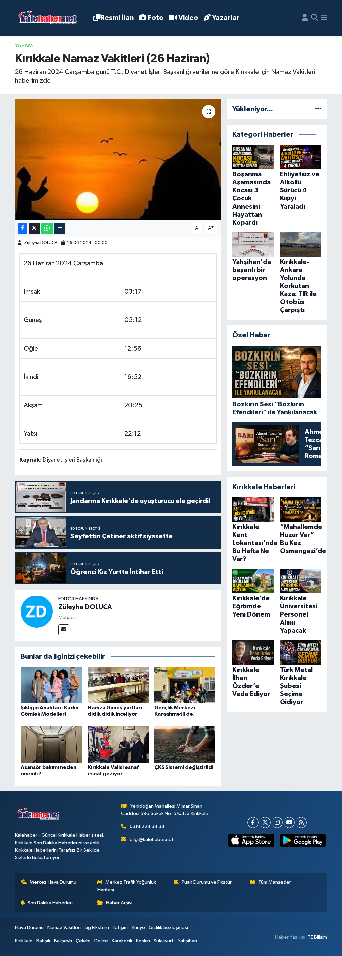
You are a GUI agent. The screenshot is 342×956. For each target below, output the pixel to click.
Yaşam (24, 46)
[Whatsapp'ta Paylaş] (47, 228)
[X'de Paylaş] (34, 228)
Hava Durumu (29, 927)
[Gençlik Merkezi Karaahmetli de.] (184, 685)
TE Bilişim (317, 937)
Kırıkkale (24, 940)
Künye (138, 927)
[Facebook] (253, 822)
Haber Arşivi (119, 902)
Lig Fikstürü (97, 927)
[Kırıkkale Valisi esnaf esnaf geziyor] (118, 744)
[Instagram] (277, 822)
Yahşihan (187, 940)
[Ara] (314, 18)
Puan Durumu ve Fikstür (207, 882)
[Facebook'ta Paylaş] (22, 228)
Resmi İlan (117, 17)
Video (188, 17)
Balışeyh (63, 940)
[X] (265, 822)
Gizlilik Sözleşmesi (168, 927)
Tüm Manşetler (274, 882)
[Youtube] (289, 822)
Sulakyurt (164, 940)
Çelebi (83, 940)
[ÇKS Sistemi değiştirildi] (184, 744)
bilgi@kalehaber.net (152, 839)
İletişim (120, 927)
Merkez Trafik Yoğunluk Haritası (126, 886)
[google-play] (302, 840)
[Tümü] (318, 109)
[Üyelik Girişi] (305, 18)
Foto (155, 17)
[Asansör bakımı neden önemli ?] (51, 744)
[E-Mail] (63, 629)
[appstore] (251, 840)
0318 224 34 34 (147, 826)
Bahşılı (43, 940)
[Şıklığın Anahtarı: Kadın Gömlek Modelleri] (51, 685)
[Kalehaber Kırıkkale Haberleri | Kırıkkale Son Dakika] (50, 18)
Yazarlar (226, 17)
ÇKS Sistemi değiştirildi (183, 767)
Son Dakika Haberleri (50, 902)
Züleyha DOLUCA (40, 243)
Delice (101, 940)
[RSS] (301, 822)
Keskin (143, 940)
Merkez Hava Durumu (53, 882)
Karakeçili (122, 940)
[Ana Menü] (324, 18)
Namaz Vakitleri (64, 927)
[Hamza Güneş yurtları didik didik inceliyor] (118, 685)
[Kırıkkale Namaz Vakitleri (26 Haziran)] (118, 159)
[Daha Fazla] (59, 228)
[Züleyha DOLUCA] (37, 611)
